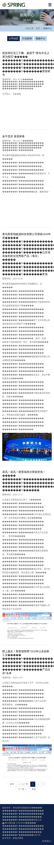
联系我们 (46, 841)
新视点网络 (18, 838)
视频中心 (40, 38)
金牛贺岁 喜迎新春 (13, 136)
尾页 (34, 789)
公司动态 (13, 38)
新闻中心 (47, 28)
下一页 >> (22, 789)
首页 (38, 28)
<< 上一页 (23, 784)
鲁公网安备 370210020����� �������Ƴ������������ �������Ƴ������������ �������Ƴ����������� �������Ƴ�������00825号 (23, 829)
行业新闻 (27, 38)
